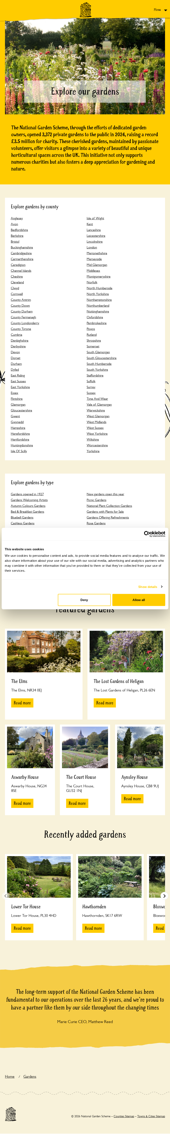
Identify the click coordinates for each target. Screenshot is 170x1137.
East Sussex (18, 381)
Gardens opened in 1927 (27, 494)
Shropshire (94, 340)
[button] (164, 896)
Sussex (91, 393)
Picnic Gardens (96, 500)
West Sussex (95, 428)
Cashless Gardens (22, 523)
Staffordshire (95, 375)
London (92, 247)
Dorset (15, 358)
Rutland (92, 335)
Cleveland (17, 282)
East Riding (18, 375)
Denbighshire (19, 340)
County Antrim (21, 300)
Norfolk (92, 282)
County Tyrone (21, 329)
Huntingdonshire (22, 445)
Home (10, 1076)
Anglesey (17, 218)
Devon (15, 352)
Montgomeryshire (98, 276)
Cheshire (17, 276)
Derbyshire (18, 346)
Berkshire (17, 236)
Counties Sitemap (124, 1116)
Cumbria (16, 335)
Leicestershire (96, 236)
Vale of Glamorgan (99, 404)
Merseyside (94, 259)
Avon (14, 224)
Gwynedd (17, 422)
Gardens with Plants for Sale (105, 512)
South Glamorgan (98, 352)
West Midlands (96, 422)
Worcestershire (97, 445)
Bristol (15, 241)
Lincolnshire (95, 241)
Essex (14, 393)
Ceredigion (18, 265)
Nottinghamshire (98, 311)
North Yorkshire (98, 294)
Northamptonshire (99, 300)
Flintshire (17, 399)
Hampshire (18, 428)
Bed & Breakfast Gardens (27, 512)
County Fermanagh (23, 317)
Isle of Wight (95, 218)
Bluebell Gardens (22, 517)
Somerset (93, 346)
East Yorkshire (20, 387)
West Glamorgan (98, 416)
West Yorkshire (97, 434)
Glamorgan (18, 404)
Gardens (29, 1076)
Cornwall (17, 294)
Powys (91, 329)
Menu (158, 9)
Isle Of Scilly (19, 451)
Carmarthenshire (22, 259)
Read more (22, 703)
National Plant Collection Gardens (109, 506)
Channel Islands (21, 271)
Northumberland (98, 305)
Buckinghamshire (22, 247)
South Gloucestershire (102, 358)
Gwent (15, 416)
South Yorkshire (97, 370)
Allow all (138, 600)
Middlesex (93, 271)
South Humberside (99, 364)
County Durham (22, 311)
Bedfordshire (19, 230)
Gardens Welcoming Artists (29, 500)
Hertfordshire (20, 439)
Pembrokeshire (97, 323)
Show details (147, 586)
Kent (90, 224)
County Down (20, 305)
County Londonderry (25, 323)
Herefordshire (20, 434)
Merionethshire (97, 253)
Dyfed (15, 370)
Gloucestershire (21, 410)
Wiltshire (93, 439)
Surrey (91, 387)
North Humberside (99, 288)
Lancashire (94, 230)
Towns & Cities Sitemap (151, 1116)
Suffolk (91, 381)
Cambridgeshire (21, 253)
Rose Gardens (96, 523)
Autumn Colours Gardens (28, 506)
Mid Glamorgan (97, 265)
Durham (16, 364)
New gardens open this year (105, 494)
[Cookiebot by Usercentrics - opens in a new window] (147, 534)
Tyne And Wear (97, 399)
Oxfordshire (95, 317)
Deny (84, 600)
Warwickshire (96, 410)
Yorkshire (93, 451)
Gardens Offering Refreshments (108, 517)
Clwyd (15, 288)
